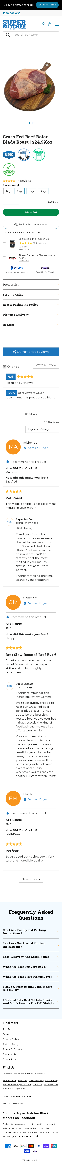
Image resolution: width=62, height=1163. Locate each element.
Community (9, 1054)
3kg (31, 191)
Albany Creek (9, 1080)
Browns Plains (36, 1080)
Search (7, 1034)
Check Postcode (47, 5)
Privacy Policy (11, 1039)
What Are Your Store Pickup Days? (27, 976)
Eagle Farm (51, 1080)
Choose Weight (12, 185)
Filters (32, 414)
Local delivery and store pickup (26, 956)
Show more (29, 879)
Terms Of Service (13, 1049)
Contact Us (9, 1059)
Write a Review (46, 365)
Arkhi (37, 1160)
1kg (8, 191)
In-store (9, 324)
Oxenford (37, 1084)
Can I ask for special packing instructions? (24, 931)
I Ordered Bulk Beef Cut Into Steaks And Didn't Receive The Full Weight (28, 1001)
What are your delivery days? (24, 966)
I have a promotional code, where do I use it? (27, 988)
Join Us (7, 1029)
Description (11, 284)
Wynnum (20, 1088)
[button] (17, 180)
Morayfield (25, 1084)
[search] (36, 35)
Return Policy (11, 1044)
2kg (19, 191)
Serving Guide (13, 294)
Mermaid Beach (11, 1084)
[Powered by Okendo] (11, 367)
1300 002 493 (11, 13)
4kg (43, 191)
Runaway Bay (51, 1084)
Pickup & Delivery (16, 314)
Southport (8, 1088)
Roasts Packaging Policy (21, 304)
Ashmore (22, 1080)
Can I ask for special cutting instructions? (24, 945)
